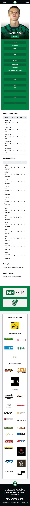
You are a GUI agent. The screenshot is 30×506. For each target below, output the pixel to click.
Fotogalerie (21, 491)
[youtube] (12, 498)
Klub (8, 489)
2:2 (6, 138)
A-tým (15, 489)
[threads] (18, 498)
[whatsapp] (23, 498)
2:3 (6, 124)
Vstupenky (15, 495)
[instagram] (14, 498)
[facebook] (7, 498)
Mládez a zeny (10, 491)
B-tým (21, 489)
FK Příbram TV (11, 493)
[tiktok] (21, 498)
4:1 (6, 131)
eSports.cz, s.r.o (24, 502)
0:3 (6, 145)
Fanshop (21, 493)
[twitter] (9, 498)
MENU (4, 2)
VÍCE (26, 2)
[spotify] (16, 498)
